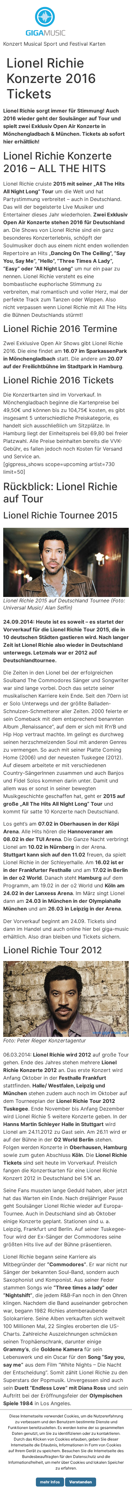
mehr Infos (50, 1481)
